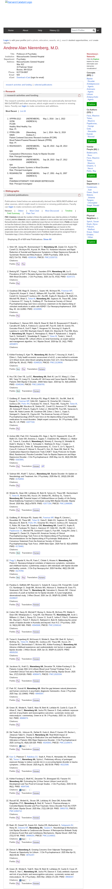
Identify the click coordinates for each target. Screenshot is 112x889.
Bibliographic (12, 191)
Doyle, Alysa (92, 224)
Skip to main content (12, 3)
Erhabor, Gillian (90, 236)
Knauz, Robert (93, 232)
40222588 (64, 765)
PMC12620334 (55, 674)
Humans (42, 369)
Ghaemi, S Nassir (91, 167)
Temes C (17, 759)
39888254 (30, 836)
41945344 (19, 384)
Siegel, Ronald (93, 205)
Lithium (90, 94)
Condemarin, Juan (92, 188)
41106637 (13, 598)
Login (6, 40)
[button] (98, 30)
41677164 (47, 503)
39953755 (64, 808)
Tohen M (31, 299)
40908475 (37, 674)
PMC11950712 (15, 811)
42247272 (71, 277)
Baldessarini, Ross (92, 154)
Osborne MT (23, 828)
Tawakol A (48, 828)
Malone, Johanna (91, 196)
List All (23, 111)
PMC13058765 (38, 384)
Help (40, 30)
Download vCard (23, 77)
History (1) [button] (54, 30)
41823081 (19, 460)
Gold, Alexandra (91, 130)
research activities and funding (19, 85)
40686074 (24, 718)
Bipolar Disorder (91, 80)
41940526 (38, 362)
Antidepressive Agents (93, 85)
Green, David (92, 192)
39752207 (30, 855)
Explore (91, 104)
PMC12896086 (66, 503)
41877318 (30, 422)
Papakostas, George (92, 124)
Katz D (12, 757)
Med (18, 391)
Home (11, 30)
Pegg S (12, 560)
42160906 (37, 309)
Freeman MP (66, 291)
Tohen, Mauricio (91, 119)
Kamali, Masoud (90, 135)
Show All (47, 239)
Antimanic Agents (91, 90)
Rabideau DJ (32, 757)
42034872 (13, 344)
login (24, 106)
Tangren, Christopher (92, 201)
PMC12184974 (66, 743)
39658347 (69, 877)
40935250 (13, 652)
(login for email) (37, 77)
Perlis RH (25, 404)
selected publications (43, 85)
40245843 (47, 743)
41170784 (19, 571)
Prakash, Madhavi (91, 228)
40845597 (39, 694)
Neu (18, 369)
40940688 (36, 625)
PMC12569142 (55, 625)
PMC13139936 (56, 362)
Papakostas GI (15, 531)
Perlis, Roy (91, 171)
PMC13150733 (51, 257)
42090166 (32, 257)
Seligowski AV (67, 825)
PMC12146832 (49, 836)
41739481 (19, 546)
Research (10, 91)
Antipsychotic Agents (92, 98)
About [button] (25, 30)
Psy (18, 264)
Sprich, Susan (93, 221)
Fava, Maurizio (93, 116)
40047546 (25, 786)
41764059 (19, 479)
